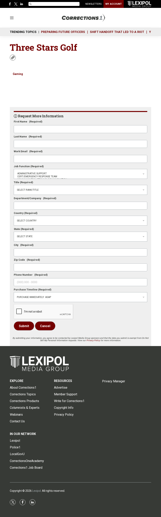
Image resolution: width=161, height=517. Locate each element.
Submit (24, 326)
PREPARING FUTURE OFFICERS (63, 32)
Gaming (18, 74)
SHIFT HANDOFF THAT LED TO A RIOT (117, 32)
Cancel (45, 326)
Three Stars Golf (43, 47)
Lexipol (36, 490)
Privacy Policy (93, 340)
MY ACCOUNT (113, 4)
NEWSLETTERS (93, 4)
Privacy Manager (113, 381)
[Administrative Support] (80, 173)
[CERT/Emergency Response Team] (80, 176)
